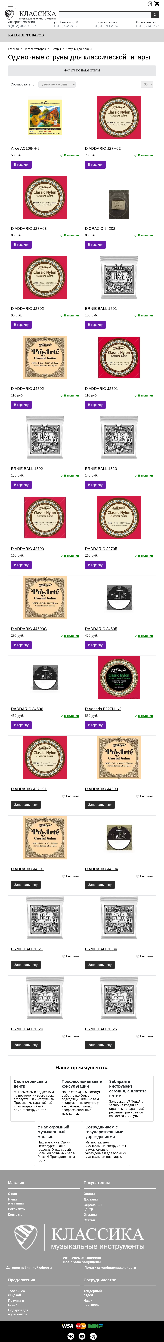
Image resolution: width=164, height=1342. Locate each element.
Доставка (91, 1199)
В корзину (21, 164)
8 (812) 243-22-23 (147, 25)
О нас (12, 1193)
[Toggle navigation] (10, 5)
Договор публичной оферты (29, 1267)
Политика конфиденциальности (110, 1267)
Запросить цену (26, 804)
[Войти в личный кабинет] (149, 3)
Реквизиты (17, 1209)
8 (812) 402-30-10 (65, 25)
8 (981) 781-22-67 (107, 25)
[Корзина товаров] (156, 3)
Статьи (89, 1220)
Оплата (89, 1193)
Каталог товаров (25, 35)
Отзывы (90, 1214)
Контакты (15, 1214)
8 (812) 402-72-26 (22, 26)
